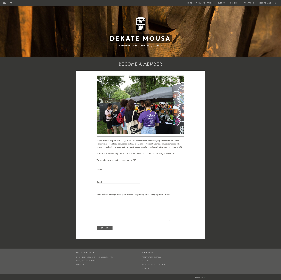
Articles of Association (153, 265)
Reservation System (151, 257)
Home (189, 3)
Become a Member (267, 3)
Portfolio (249, 3)
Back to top (199, 277)
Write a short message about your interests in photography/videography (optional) (133, 194)
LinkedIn (80, 265)
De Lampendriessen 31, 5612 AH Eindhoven (94, 257)
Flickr (145, 261)
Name (99, 170)
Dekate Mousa (140, 38)
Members (234, 3)
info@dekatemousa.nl (86, 261)
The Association (204, 3)
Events (221, 3)
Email (99, 182)
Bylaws (145, 268)
